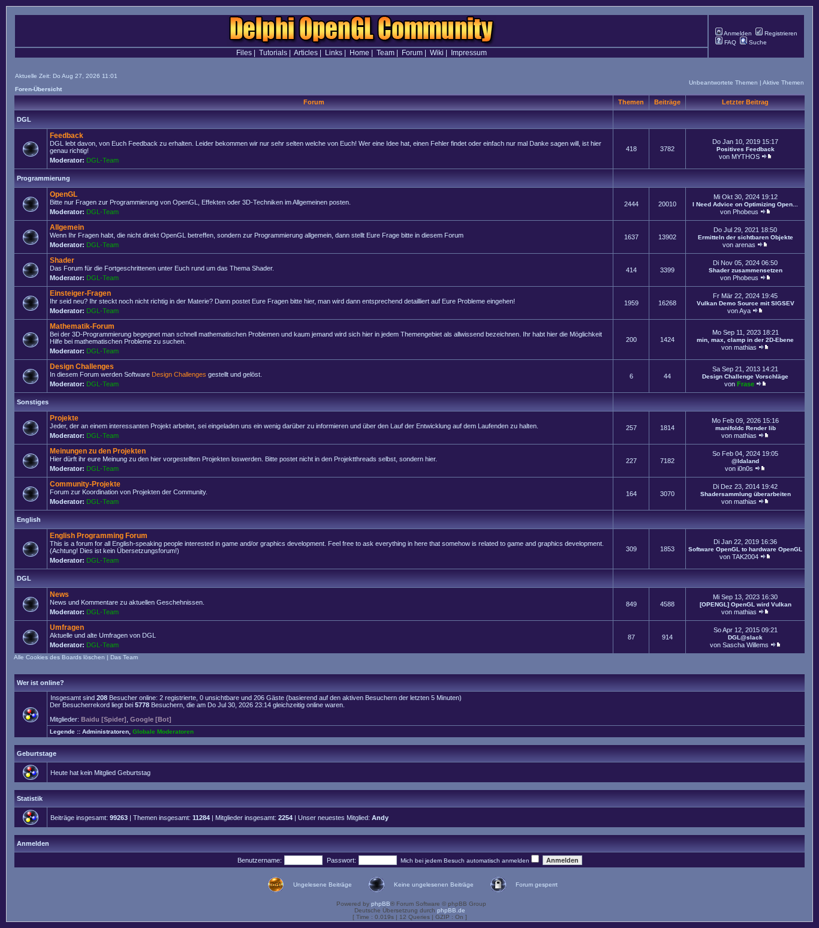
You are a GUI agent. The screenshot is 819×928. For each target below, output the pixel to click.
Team (386, 53)
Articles (306, 53)
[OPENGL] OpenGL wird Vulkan (745, 604)
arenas (745, 244)
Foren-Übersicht (38, 89)
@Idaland (745, 461)
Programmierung (43, 178)
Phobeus (745, 211)
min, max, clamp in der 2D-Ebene (745, 340)
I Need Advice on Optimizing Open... (745, 204)
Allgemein (67, 227)
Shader (62, 260)
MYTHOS (745, 156)
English (29, 519)
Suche (757, 42)
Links (333, 53)
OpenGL (63, 194)
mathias (745, 347)
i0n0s (745, 468)
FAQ (729, 42)
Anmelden (737, 33)
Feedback (66, 135)
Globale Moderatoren (163, 731)
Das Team (124, 657)
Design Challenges (82, 366)
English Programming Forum (98, 535)
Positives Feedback (745, 149)
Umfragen (67, 627)
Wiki (437, 53)
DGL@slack (745, 637)
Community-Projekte (85, 484)
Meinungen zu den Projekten (98, 451)
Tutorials (273, 53)
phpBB (380, 903)
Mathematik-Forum (82, 326)
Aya (745, 310)
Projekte (64, 418)
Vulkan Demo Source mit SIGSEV (745, 303)
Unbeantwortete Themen (723, 82)
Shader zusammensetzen (745, 270)
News (59, 594)
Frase (745, 384)
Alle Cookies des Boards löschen (59, 657)
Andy (380, 817)
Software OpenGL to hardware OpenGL (745, 549)
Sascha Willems (745, 644)
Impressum (469, 53)
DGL (24, 119)
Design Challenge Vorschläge (745, 376)
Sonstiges (33, 402)
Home (359, 53)
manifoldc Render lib (745, 428)
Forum (412, 53)
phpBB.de (451, 910)
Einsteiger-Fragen (80, 293)
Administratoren (105, 731)
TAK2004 (745, 556)
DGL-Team (102, 160)
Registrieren (780, 33)
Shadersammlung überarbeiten (745, 494)
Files (244, 53)
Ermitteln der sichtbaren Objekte (745, 237)
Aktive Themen (783, 82)
